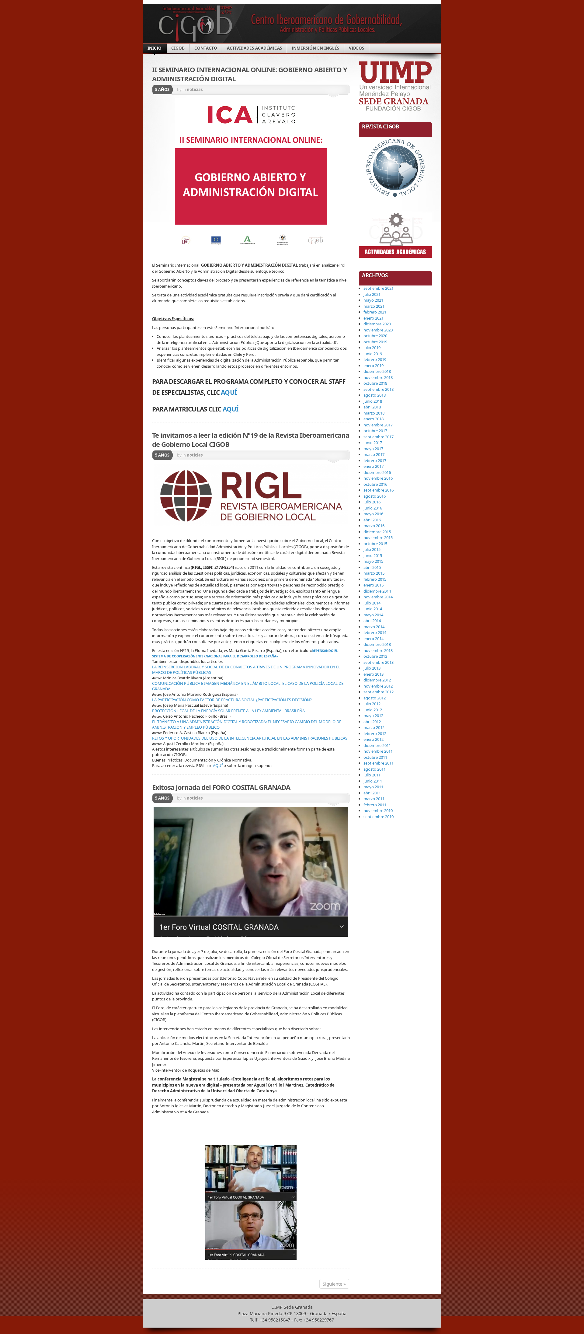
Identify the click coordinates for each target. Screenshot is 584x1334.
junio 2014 (372, 608)
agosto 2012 (374, 698)
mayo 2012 (373, 715)
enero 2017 (373, 466)
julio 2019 (372, 347)
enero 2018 (373, 419)
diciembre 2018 (377, 371)
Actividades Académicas (254, 48)
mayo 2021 (373, 300)
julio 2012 (372, 703)
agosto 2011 (374, 769)
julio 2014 (372, 603)
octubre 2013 (375, 656)
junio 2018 (372, 401)
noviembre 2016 (378, 478)
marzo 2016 (373, 525)
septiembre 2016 (378, 490)
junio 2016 (372, 508)
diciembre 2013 (377, 644)
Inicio (155, 48)
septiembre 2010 (378, 816)
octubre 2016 (375, 484)
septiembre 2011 (378, 763)
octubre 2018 (375, 383)
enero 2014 (373, 638)
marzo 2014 (373, 626)
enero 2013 (373, 674)
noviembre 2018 (378, 377)
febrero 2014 (374, 632)
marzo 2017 (373, 454)
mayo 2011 (373, 787)
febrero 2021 (374, 312)
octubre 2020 (375, 335)
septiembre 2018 (378, 389)
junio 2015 (372, 555)
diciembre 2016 (377, 472)
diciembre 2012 (377, 680)
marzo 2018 (373, 413)
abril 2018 (372, 407)
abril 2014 (372, 620)
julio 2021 (372, 294)
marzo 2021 (373, 306)
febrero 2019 (374, 359)
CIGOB (178, 48)
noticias (195, 89)
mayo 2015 (373, 561)
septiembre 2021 (378, 288)
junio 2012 (372, 710)
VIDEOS (356, 48)
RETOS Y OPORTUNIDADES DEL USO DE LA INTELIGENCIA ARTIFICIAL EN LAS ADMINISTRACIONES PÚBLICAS (249, 738)
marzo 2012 (373, 727)
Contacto (205, 48)
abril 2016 (372, 520)
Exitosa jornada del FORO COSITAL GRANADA (221, 787)
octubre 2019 (375, 342)
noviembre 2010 (378, 810)
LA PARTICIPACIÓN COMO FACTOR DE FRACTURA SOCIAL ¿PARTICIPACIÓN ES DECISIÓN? (232, 699)
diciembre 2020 (377, 324)
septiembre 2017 (378, 436)
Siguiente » (334, 1284)
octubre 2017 (375, 430)
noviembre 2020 (378, 330)
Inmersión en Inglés (315, 48)
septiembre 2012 (378, 692)
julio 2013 (372, 668)
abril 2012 (372, 721)
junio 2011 (372, 781)
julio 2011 (372, 775)
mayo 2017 (373, 448)
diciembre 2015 (377, 531)
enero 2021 (373, 318)
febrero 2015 (374, 579)
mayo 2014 (373, 615)
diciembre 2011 (377, 745)
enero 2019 (373, 365)
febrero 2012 (374, 733)
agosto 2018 (374, 395)
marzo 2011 (373, 798)
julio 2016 (372, 502)
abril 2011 (372, 793)
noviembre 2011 (378, 751)
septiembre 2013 (378, 662)
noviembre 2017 (378, 425)
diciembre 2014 (377, 591)
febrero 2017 (374, 460)
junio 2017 (372, 442)
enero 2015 (373, 585)
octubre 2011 (375, 757)
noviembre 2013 (378, 650)
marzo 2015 (373, 573)
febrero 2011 (374, 804)
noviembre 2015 (378, 537)
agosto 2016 (374, 496)
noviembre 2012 (378, 686)
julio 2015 (372, 549)
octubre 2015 (375, 543)
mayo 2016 (373, 513)
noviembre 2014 (378, 597)
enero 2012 (373, 739)
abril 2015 (372, 567)
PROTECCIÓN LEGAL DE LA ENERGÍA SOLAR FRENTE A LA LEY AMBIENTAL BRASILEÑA (229, 710)
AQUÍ (229, 392)
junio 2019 (372, 353)
